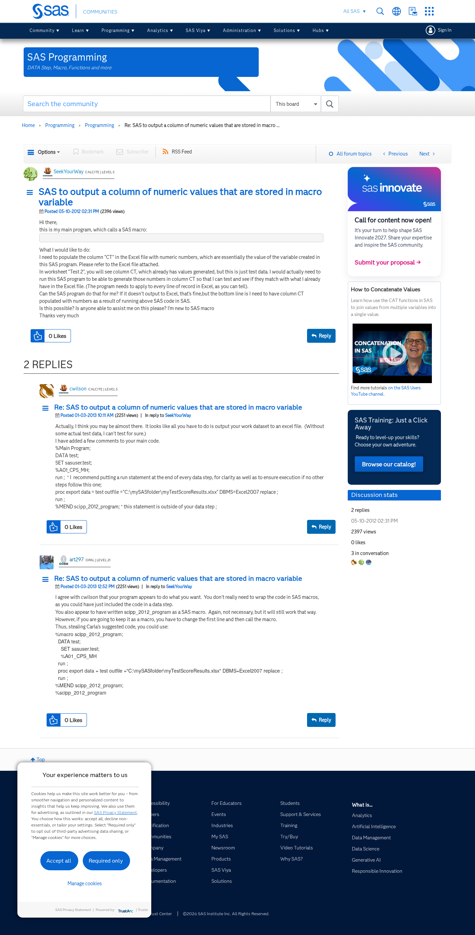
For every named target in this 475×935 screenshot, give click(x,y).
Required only (106, 860)
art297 (77, 559)
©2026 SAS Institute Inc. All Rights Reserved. (226, 913)
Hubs (318, 30)
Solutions (284, 30)
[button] (31, 193)
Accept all (58, 860)
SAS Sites (429, 11)
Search (380, 11)
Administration (239, 30)
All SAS (351, 11)
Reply (325, 336)
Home (28, 125)
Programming (116, 30)
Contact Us (413, 11)
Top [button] (41, 759)
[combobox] (181, 103)
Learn (78, 30)
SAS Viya (196, 30)
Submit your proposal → (388, 262)
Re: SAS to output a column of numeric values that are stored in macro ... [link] (202, 125)
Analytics (157, 30)
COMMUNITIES (100, 12)
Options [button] (47, 152)
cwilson (78, 389)
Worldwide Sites (396, 11)
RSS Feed (182, 152)
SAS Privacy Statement (115, 812)
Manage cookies (84, 883)
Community (42, 30)
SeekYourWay (68, 171)
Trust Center (160, 913)
